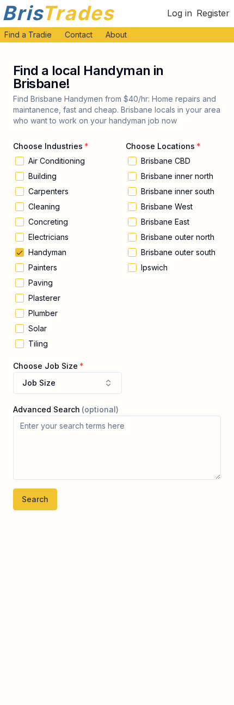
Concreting (48, 222)
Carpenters (48, 191)
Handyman (47, 252)
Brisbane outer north (177, 237)
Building (42, 176)
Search (35, 499)
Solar (37, 328)
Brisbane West (167, 207)
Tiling (38, 344)
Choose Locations (160, 146)
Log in (179, 13)
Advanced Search (46, 409)
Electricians (48, 237)
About (116, 34)
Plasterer (44, 298)
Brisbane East (165, 222)
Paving (40, 283)
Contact (79, 34)
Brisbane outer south (178, 252)
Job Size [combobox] (39, 382)
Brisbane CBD (165, 161)
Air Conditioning (56, 161)
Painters (42, 267)
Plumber (43, 313)
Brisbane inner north (177, 176)
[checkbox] (19, 161)
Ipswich (154, 267)
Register (213, 13)
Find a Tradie (28, 34)
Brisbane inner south (177, 191)
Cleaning (44, 207)
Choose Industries (48, 146)
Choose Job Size (45, 365)
